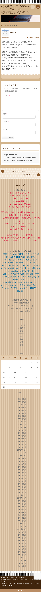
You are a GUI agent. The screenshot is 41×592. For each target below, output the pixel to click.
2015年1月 (22, 555)
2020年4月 (22, 413)
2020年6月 (22, 410)
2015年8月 (22, 535)
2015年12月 (21, 523)
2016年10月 (21, 498)
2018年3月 (22, 475)
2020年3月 (22, 416)
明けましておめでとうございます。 (21, 305)
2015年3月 (22, 549)
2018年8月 (22, 461)
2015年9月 (22, 532)
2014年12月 (21, 557)
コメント (6, 95)
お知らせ (21, 328)
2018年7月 (22, 464)
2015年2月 (22, 552)
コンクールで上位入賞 (21, 311)
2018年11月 (21, 453)
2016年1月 (22, 521)
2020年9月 (22, 407)
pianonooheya (33, 37)
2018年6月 (22, 467)
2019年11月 (21, 424)
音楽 (21, 345)
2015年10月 (21, 529)
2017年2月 (22, 492)
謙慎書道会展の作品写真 (22, 300)
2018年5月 (22, 470)
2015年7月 (22, 538)
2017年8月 (22, 484)
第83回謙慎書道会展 (21, 303)
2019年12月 (21, 421)
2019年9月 (22, 430)
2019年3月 (22, 441)
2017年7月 (22, 487)
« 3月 (20, 392)
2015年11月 (21, 526)
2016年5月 (22, 509)
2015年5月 (22, 543)
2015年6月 (22, 540)
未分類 (6, 37)
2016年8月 (22, 501)
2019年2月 (22, 444)
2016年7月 (22, 504)
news (22, 319)
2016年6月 (22, 506)
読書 (21, 342)
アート (21, 322)
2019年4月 (22, 438)
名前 (5, 114)
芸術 (21, 339)
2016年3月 (22, 515)
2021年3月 (22, 399)
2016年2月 (22, 518)
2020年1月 (22, 419)
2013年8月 (22, 566)
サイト (5, 130)
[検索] (32, 7)
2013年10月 (21, 560)
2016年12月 (21, 495)
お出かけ (21, 325)
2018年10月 (21, 455)
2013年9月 (22, 563)
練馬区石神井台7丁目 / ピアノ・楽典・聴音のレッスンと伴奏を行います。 (20, 580)
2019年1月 (22, 447)
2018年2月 (22, 478)
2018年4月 (22, 472)
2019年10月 (21, 427)
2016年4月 (22, 512)
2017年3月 (22, 489)
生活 (21, 336)
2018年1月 (22, 481)
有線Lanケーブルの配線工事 (21, 308)
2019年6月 (22, 433)
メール (6, 122)
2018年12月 (21, 450)
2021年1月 (22, 402)
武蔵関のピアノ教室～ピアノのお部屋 (13, 577)
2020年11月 (21, 404)
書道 (21, 331)
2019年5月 (22, 436)
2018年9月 (22, 458)
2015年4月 (22, 546)
